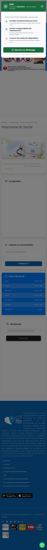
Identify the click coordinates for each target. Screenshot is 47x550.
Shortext (21, 7)
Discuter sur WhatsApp (25, 50)
